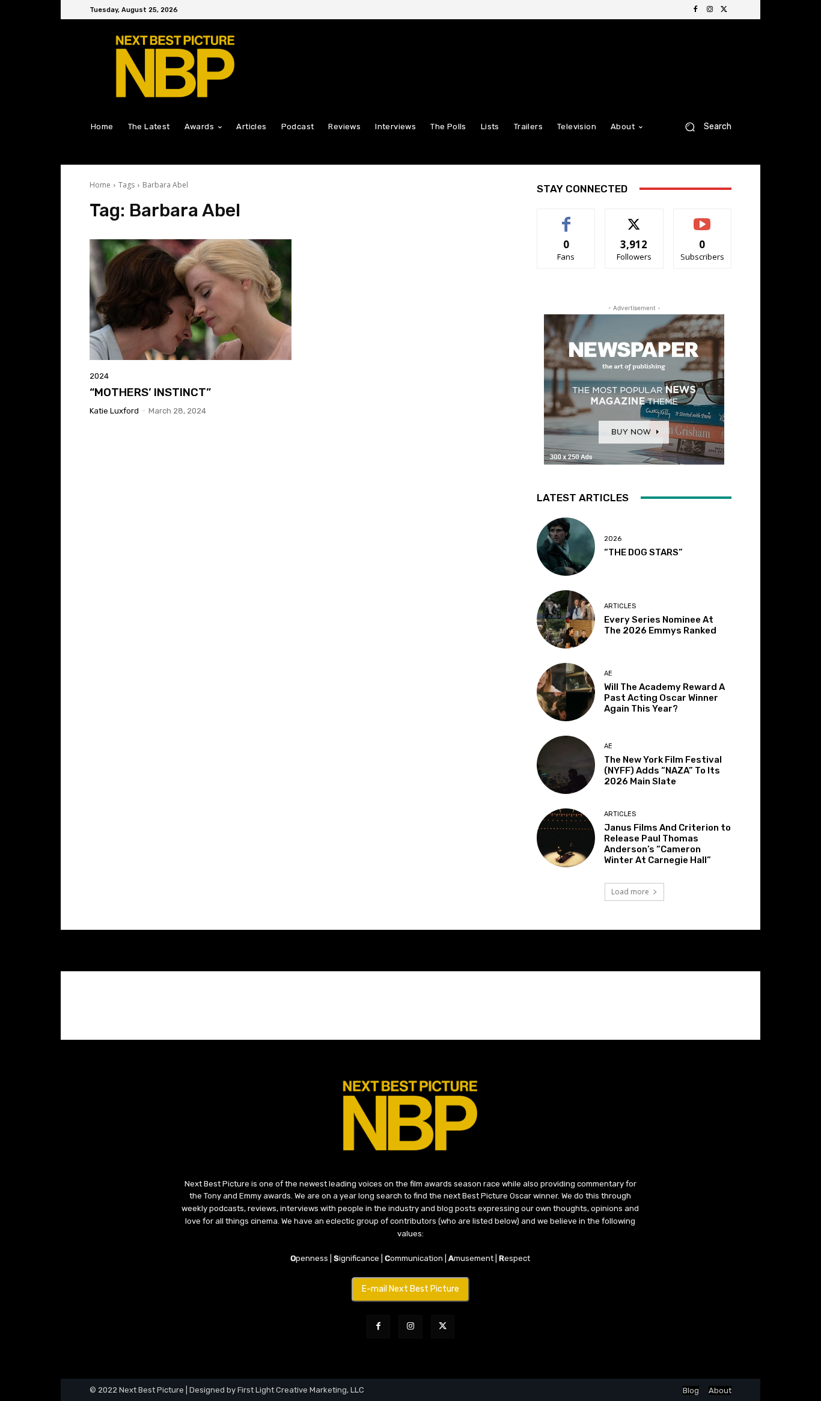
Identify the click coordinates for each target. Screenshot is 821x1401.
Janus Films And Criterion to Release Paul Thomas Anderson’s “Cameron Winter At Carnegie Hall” (667, 843)
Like (566, 217)
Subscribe (702, 217)
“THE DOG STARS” (643, 552)
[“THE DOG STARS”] (566, 546)
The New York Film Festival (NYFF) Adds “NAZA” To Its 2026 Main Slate (663, 770)
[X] (724, 9)
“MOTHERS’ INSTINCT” (150, 392)
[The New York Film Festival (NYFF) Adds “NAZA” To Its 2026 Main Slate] (566, 765)
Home (100, 185)
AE (608, 673)
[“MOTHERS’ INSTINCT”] (190, 300)
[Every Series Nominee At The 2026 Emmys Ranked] (566, 619)
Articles (620, 606)
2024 (99, 376)
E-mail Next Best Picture (410, 1289)
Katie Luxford (114, 410)
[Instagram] (710, 9)
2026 (612, 539)
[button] (703, 126)
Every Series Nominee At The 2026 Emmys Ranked (660, 625)
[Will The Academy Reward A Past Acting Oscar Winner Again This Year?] (566, 692)
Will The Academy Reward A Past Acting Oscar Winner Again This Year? (664, 698)
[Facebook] (695, 9)
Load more (630, 892)
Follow (634, 217)
